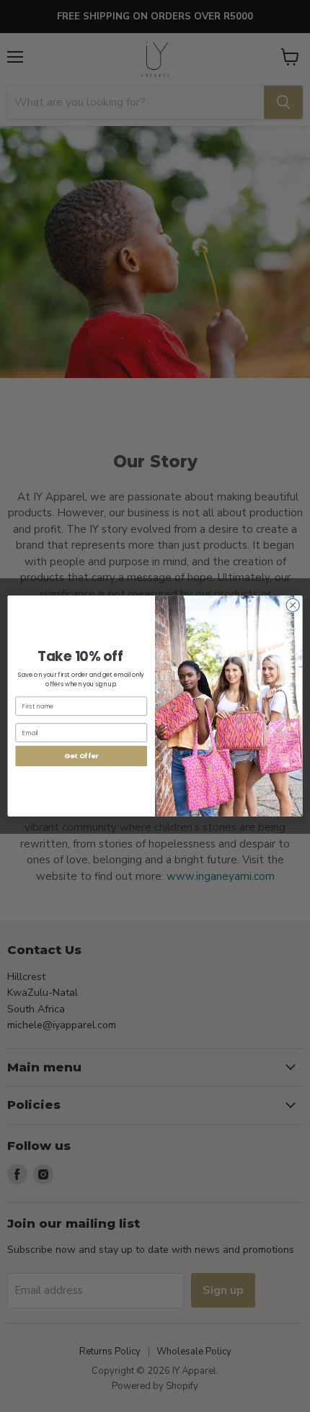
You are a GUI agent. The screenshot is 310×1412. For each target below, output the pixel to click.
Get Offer (81, 755)
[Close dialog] (292, 604)
